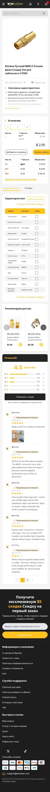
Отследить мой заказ (12, 702)
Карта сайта (8, 736)
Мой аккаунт (8, 721)
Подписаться (25, 634)
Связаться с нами (10, 658)
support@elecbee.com (18, 773)
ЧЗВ (4, 707)
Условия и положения (12, 668)
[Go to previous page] (17, 580)
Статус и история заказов (14, 726)
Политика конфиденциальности (17, 663)
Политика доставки (11, 687)
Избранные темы (10, 741)
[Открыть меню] (3, 4)
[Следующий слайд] (43, 327)
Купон (5, 731)
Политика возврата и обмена (16, 692)
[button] (30, 4)
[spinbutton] (17, 127)
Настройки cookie (9, 781)
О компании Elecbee (12, 653)
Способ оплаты (9, 697)
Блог (4, 673)
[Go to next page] (32, 580)
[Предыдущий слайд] (6, 327)
